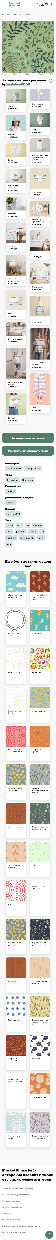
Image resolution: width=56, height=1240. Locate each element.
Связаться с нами (11, 1219)
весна (9, 531)
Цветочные (28, 480)
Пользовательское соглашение (17, 1188)
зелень (33, 531)
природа (37, 525)
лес (27, 525)
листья (9, 525)
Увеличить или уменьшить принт (28, 450)
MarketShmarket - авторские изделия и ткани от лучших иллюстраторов (27, 1175)
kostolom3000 (18, 84)
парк (8, 544)
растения (21, 531)
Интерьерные (13, 468)
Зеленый (10, 491)
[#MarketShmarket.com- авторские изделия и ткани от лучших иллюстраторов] (14, 3)
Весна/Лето (12, 480)
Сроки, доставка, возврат (15, 1232)
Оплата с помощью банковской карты (21, 1226)
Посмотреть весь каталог (18, 14)
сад (42, 531)
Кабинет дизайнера (12, 1207)
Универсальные (33, 468)
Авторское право (10, 1201)
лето (19, 525)
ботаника (11, 537)
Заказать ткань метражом (28, 437)
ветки (41, 537)
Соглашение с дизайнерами (16, 1194)
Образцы (6, 1213)
